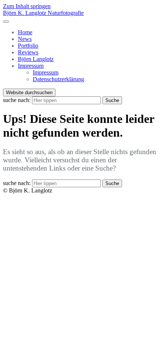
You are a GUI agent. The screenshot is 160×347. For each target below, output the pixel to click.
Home (25, 32)
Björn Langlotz (36, 59)
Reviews (28, 52)
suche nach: (17, 100)
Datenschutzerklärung (58, 79)
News (25, 39)
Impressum (31, 66)
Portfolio (28, 45)
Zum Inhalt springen (27, 6)
